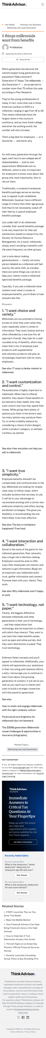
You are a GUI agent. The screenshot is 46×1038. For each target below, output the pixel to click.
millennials (35, 80)
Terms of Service (16, 1032)
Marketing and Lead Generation (21, 28)
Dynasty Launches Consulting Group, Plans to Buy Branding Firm (21, 957)
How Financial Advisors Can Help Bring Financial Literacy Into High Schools (21, 928)
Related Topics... (22, 745)
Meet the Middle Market (18, 920)
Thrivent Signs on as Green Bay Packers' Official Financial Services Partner (21, 947)
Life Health (10, 25)
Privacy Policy (30, 1032)
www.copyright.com (21, 768)
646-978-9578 (9, 1003)
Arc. (22, 1029)
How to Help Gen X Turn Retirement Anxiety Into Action (19, 938)
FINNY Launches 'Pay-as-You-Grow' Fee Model (20, 914)
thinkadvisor (17, 47)
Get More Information (23, 842)
